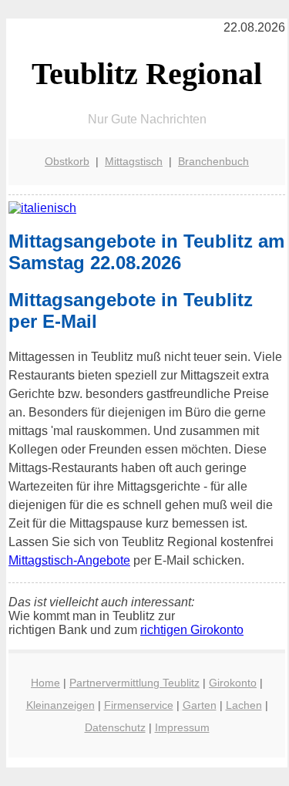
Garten (200, 705)
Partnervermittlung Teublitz (134, 682)
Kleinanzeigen (60, 705)
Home (45, 682)
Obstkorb (67, 161)
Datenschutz (115, 727)
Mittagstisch (134, 161)
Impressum (182, 727)
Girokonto (233, 682)
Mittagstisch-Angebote (69, 560)
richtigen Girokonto (192, 629)
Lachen (244, 705)
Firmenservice (138, 705)
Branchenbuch (213, 161)
